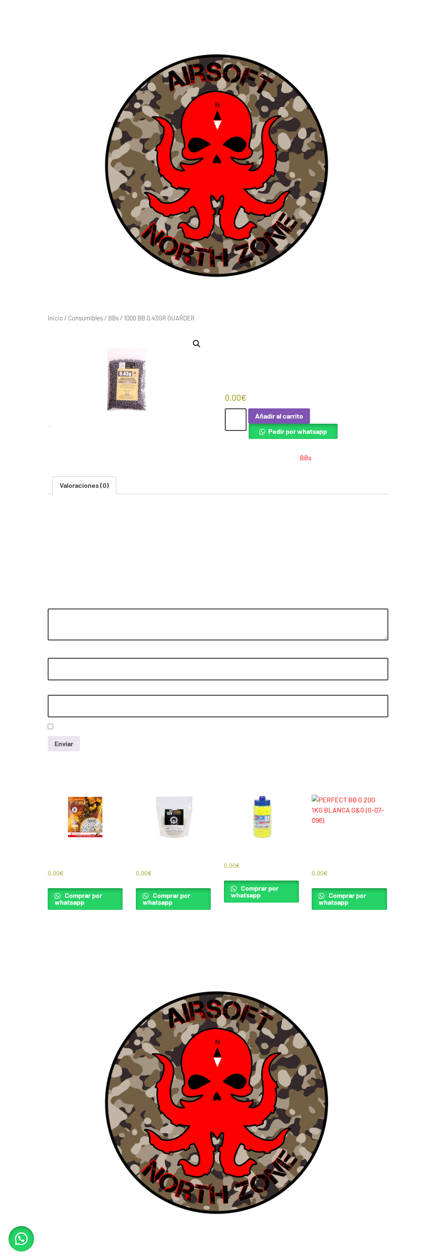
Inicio (55, 318)
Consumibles (85, 318)
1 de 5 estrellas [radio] (53, 588)
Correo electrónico (74, 690)
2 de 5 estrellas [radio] (64, 588)
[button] (196, 343)
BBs (113, 318)
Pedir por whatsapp (297, 431)
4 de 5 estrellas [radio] (87, 588)
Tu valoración (67, 604)
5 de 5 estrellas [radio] (99, 588)
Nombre (60, 653)
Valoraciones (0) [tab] (84, 485)
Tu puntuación (68, 578)
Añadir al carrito (279, 416)
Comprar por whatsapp (78, 898)
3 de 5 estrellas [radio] (76, 588)
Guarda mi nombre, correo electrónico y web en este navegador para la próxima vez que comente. (180, 727)
